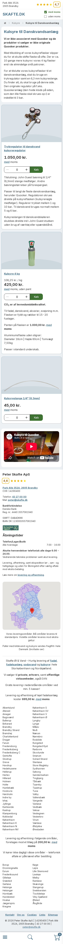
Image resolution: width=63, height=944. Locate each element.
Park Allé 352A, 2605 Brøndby (20, 487)
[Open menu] (5, 937)
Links (42, 914)
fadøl (53, 660)
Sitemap (53, 914)
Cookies (32, 914)
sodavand (29, 664)
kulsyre (45, 664)
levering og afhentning (31, 575)
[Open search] (30, 937)
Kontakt (9, 914)
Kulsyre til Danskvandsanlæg (42, 23)
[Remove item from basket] (7, 170)
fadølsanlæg (14, 664)
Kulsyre (16, 23)
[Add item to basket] (26, 170)
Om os (21, 914)
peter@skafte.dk (17, 500)
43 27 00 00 (19, 496)
